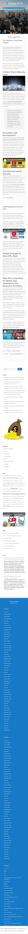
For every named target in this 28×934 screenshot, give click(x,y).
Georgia (4, 496)
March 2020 (6, 707)
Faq (5, 873)
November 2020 (7, 696)
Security (18, 502)
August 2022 (6, 665)
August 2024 (6, 636)
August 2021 (6, 683)
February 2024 (7, 641)
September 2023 (7, 649)
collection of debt (6, 483)
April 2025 (6, 623)
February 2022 (7, 674)
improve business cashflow (19, 496)
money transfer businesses (14, 101)
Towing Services (12, 506)
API (7, 353)
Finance (8, 350)
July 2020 (6, 703)
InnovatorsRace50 (14, 601)
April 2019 (6, 727)
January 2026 (7, 616)
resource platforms (19, 223)
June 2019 (6, 723)
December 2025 (7, 618)
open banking (17, 498)
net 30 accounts (10, 498)
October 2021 (7, 678)
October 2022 (7, 661)
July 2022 (6, 667)
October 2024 (7, 632)
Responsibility (5, 502)
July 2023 (6, 652)
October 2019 (7, 716)
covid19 (12, 483)
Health (5, 459)
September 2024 (7, 634)
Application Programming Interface (16, 353)
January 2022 (7, 676)
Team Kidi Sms (7, 903)
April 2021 (6, 687)
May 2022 (6, 672)
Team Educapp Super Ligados (10, 540)
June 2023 (6, 654)
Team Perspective (8, 912)
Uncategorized (10, 197)
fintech (22, 494)
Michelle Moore (5, 498)
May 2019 (6, 725)
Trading (17, 506)
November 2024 (7, 629)
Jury (5, 875)
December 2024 (7, 627)
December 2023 (7, 645)
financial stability (18, 491)
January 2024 (7, 643)
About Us (6, 868)
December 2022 (7, 658)
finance (14, 488)
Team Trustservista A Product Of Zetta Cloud (13, 535)
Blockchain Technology (8, 448)
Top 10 (5, 925)
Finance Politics (7, 453)
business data (5, 480)
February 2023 (7, 656)
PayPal (21, 498)
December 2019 (7, 712)
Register (6, 883)
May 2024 (6, 638)
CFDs (19, 480)
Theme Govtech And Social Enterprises (11, 543)
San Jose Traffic (10, 502)
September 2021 (7, 681)
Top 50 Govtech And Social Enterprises (11, 533)
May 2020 (6, 705)
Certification (15, 480)
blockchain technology (10, 478)
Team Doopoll (7, 894)
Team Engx (6, 899)
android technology (6, 475)
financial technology (11, 494)
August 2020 (6, 701)
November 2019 (7, 714)
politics (11, 500)
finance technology (16, 350)
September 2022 (7, 663)
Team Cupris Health (8, 538)
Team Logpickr (7, 906)
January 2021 (7, 692)
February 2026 (7, 614)
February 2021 (7, 690)
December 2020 (7, 694)
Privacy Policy (7, 881)
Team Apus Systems (8, 548)
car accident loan (10, 480)
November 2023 (7, 647)
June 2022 (6, 670)
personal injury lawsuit (6, 500)
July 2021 (6, 685)
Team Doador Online (8, 892)
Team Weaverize (7, 918)
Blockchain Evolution (17, 475)
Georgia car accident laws (10, 496)
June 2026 (6, 612)
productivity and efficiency (17, 500)
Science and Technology (9, 461)
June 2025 (6, 620)
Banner (5, 871)
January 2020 (7, 710)
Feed (5, 555)
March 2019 (6, 730)
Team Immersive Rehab (8, 546)
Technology (6, 464)
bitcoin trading (11, 475)
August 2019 (6, 719)
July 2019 (6, 721)
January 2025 (7, 625)
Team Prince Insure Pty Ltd (10, 914)
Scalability (15, 502)
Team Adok (6, 886)
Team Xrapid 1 (7, 921)
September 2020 (7, 699)
